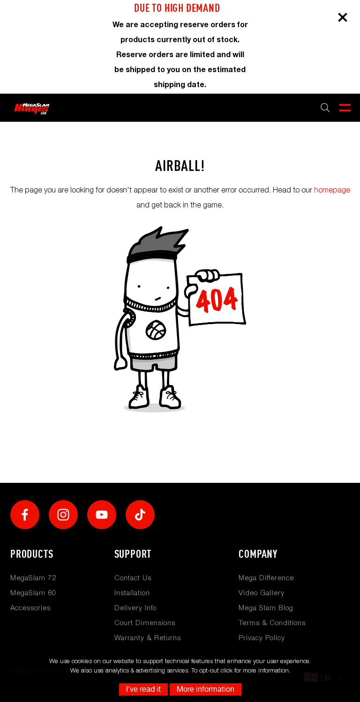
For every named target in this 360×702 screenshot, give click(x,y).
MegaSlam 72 (33, 577)
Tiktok (140, 514)
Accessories (30, 607)
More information (205, 689)
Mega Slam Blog (266, 607)
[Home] (31, 107)
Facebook (24, 514)
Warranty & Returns (147, 637)
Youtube (101, 514)
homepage (332, 189)
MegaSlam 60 (33, 592)
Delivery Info (135, 607)
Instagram (63, 514)
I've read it (143, 689)
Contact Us (132, 577)
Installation (132, 592)
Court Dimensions (144, 622)
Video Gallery (262, 592)
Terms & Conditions (272, 622)
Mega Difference (266, 577)
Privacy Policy (262, 637)
